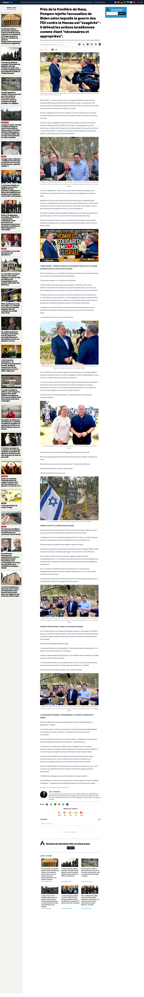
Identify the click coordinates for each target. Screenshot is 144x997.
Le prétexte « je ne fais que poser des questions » (10, 253)
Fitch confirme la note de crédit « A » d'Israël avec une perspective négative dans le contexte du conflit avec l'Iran (10, 308)
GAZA (47, 787)
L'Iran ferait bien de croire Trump (9, 506)
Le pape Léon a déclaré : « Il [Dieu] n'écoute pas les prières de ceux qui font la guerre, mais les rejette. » (11, 162)
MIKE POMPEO (65, 787)
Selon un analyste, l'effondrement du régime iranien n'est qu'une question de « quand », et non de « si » (11, 482)
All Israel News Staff (46, 881)
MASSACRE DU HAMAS (55, 787)
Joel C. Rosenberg (44, 44)
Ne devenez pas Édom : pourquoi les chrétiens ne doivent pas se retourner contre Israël (10, 531)
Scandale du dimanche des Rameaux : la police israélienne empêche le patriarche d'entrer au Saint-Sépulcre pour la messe (10, 424)
